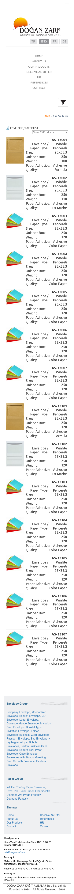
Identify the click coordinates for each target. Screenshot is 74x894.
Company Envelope (18, 712)
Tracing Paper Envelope (30, 787)
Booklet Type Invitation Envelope (24, 729)
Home (10, 815)
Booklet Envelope (29, 716)
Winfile (11, 787)
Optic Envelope (28, 753)
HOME (39, 56)
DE (64, 41)
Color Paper (27, 791)
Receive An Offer (50, 815)
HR (39, 77)
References (47, 819)
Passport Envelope (18, 738)
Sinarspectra (42, 791)
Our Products (60, 116)
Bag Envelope (39, 738)
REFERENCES (39, 82)
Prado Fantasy (32, 795)
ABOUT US (39, 61)
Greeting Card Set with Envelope (26, 759)
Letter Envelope (28, 719)
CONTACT (39, 87)
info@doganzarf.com (14, 852)
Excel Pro (12, 791)
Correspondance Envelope (23, 723)
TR (33, 41)
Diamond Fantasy (17, 798)
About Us (12, 819)
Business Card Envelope (34, 735)
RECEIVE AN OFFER (39, 71)
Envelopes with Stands (20, 757)
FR (55, 41)
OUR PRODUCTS (39, 66)
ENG (44, 41)
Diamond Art (14, 795)
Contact (11, 826)
